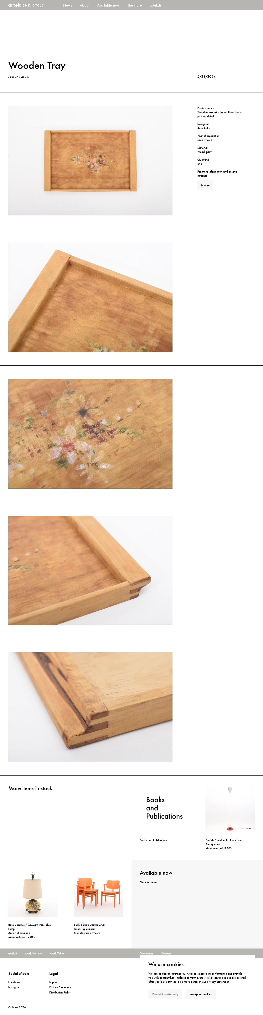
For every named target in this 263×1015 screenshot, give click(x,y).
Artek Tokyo (57, 953)
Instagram (14, 987)
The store (134, 5)
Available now (108, 5)
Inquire (205, 185)
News (67, 5)
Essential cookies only (165, 994)
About (84, 5)
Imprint (53, 982)
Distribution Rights (60, 992)
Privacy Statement (218, 981)
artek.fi (155, 5)
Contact (166, 953)
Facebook (14, 982)
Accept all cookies (201, 994)
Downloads (146, 953)
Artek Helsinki (33, 953)
